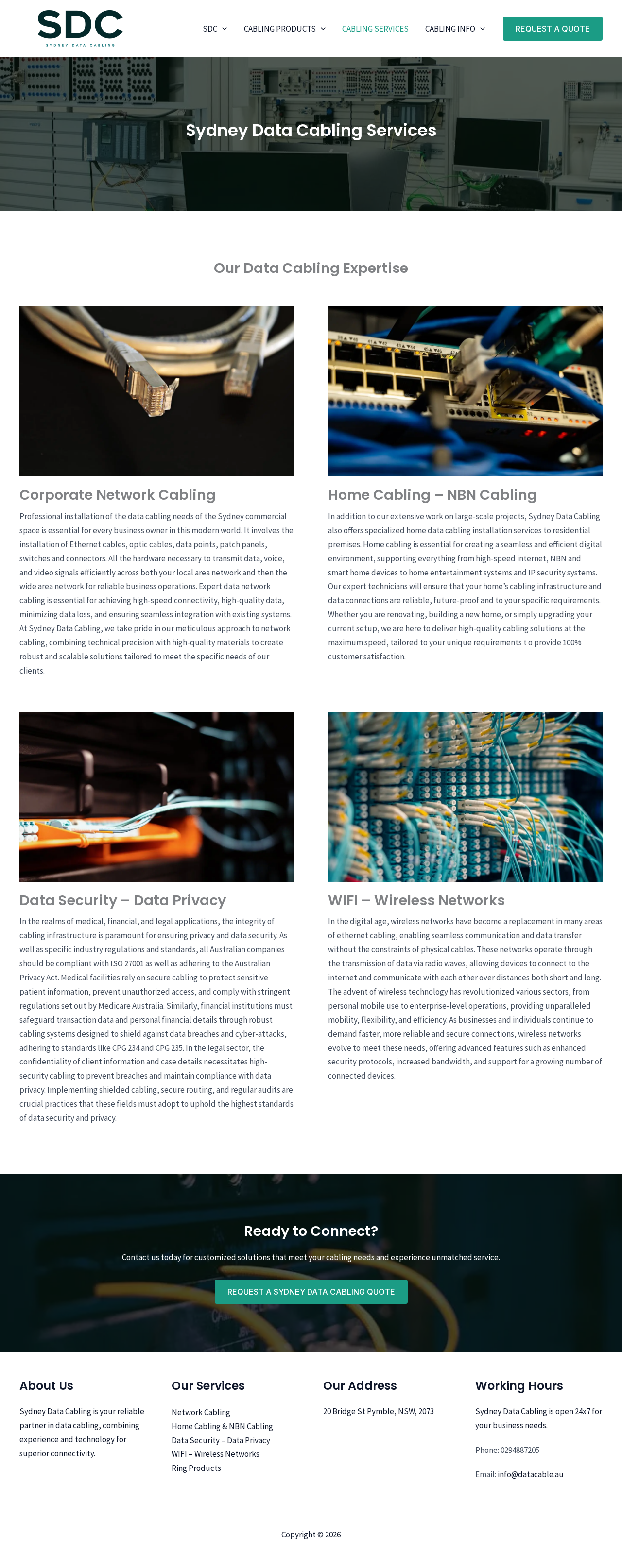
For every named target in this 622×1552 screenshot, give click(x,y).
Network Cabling (201, 1412)
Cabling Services (375, 28)
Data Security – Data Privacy (221, 1440)
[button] (222, 28)
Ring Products (196, 1468)
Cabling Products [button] (280, 28)
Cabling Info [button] (450, 28)
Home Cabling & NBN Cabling (222, 1426)
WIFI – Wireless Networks (215, 1454)
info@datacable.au (531, 1474)
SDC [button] (210, 28)
